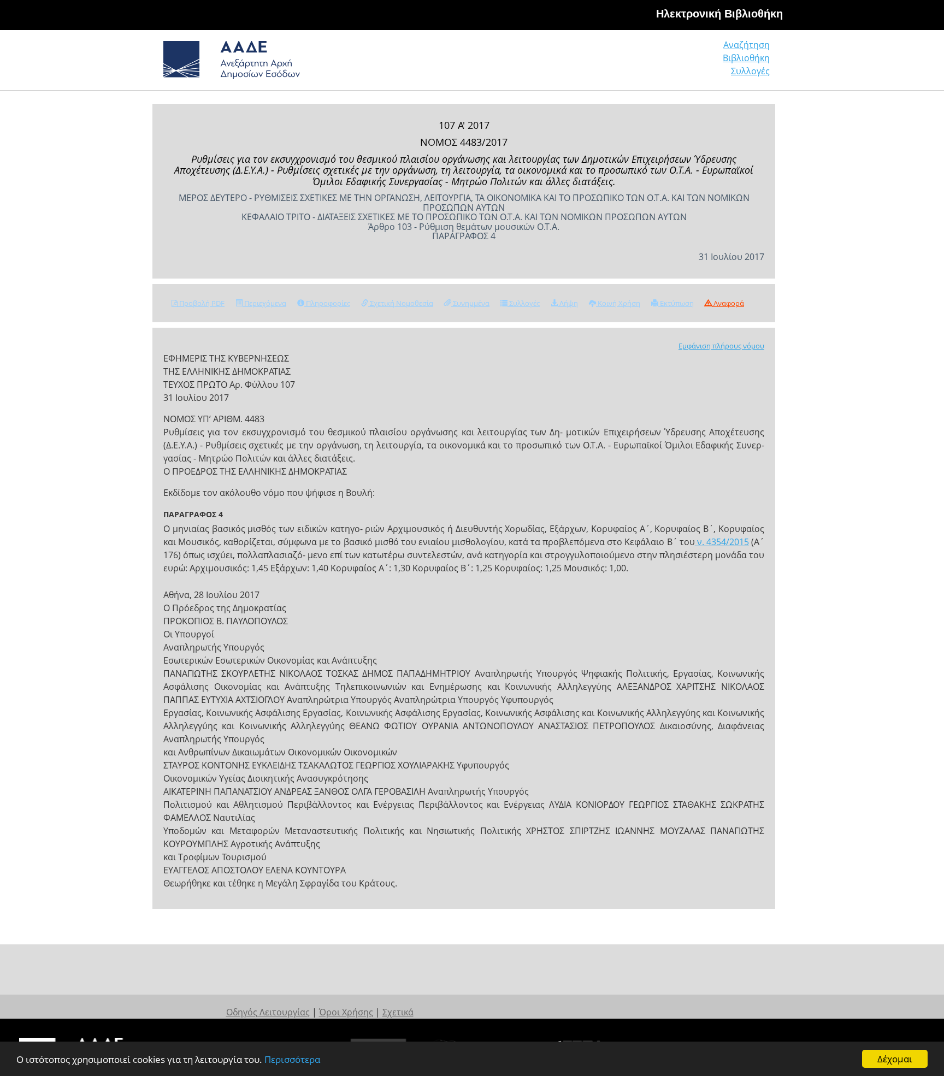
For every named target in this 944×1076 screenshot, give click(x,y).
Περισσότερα (292, 1059)
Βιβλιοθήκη (746, 58)
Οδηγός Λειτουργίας (268, 1012)
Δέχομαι (894, 1059)
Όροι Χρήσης (346, 1012)
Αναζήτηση (746, 45)
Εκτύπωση (676, 303)
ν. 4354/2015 (722, 542)
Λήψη (568, 303)
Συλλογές (750, 71)
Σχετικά (398, 1012)
